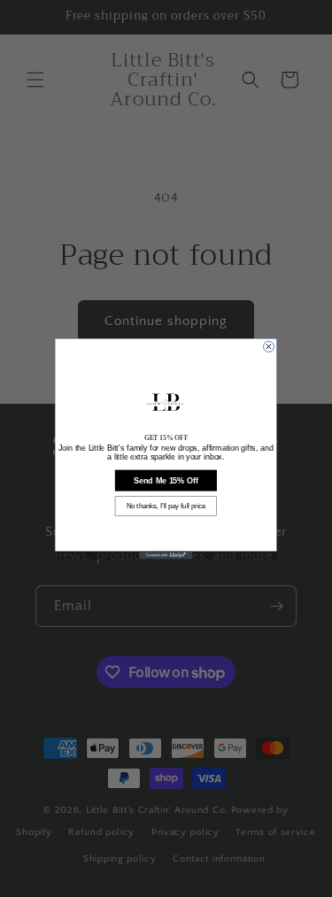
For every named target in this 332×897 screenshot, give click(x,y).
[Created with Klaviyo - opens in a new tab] (166, 555)
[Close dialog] (268, 346)
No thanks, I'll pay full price (166, 505)
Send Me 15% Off (166, 480)
